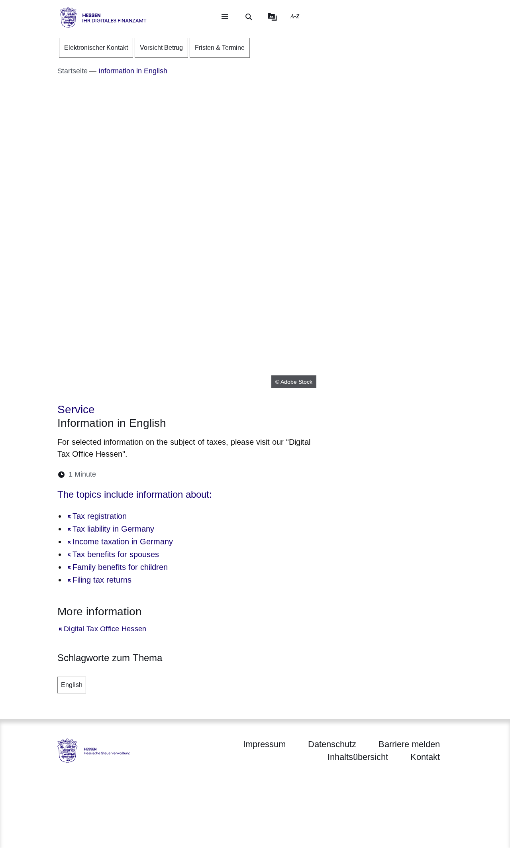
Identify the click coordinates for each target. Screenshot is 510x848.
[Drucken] (171, 474)
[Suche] (248, 17)
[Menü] (225, 17)
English (71, 684)
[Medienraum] (272, 17)
